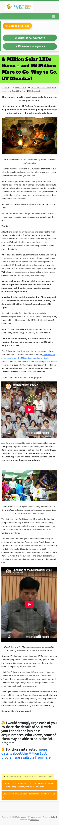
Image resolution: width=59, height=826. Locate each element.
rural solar (33, 776)
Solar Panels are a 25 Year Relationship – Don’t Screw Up (29, 795)
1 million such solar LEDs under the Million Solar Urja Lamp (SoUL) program (28, 358)
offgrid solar (22, 776)
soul (51, 776)
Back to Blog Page (19, 25)
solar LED (43, 776)
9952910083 (39, 37)
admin (6, 88)
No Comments (35, 91)
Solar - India (46, 88)
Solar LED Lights (18, 91)
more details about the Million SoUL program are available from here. (26, 753)
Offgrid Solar (36, 88)
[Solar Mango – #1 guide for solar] (19, 6)
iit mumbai (11, 776)
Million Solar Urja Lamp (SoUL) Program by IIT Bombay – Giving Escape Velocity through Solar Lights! (29, 785)
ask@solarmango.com (33, 46)
